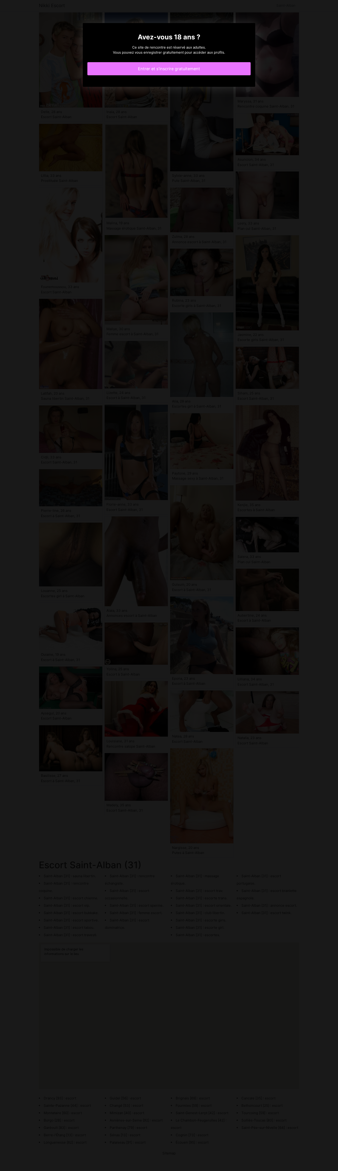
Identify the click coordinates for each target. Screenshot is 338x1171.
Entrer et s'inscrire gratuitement (169, 68)
